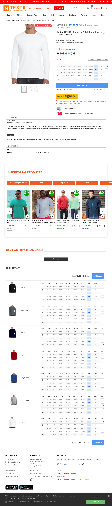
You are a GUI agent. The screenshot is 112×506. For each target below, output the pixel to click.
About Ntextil (9, 459)
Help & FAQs (9, 473)
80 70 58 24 (34, 471)
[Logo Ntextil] (16, 8)
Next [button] (31, 56)
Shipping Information (37, 8)
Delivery (8, 468)
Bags (44, 15)
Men (87, 183)
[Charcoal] (66, 53)
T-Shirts (19, 15)
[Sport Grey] (69, 53)
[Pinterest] (101, 89)
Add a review (56, 259)
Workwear (84, 15)
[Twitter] (97, 89)
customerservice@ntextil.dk (39, 461)
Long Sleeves (64, 183)
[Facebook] (94, 89)
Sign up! (81, 464)
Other (103, 15)
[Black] (58, 53)
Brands (9, 15)
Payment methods (11, 465)
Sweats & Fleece (32, 15)
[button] (88, 8)
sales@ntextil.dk (36, 466)
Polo (53, 15)
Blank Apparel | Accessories (18, 183)
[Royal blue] (63, 53)
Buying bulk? (70, 108)
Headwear (72, 15)
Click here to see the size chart (98, 59)
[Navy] (74, 53)
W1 (73, 40)
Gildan (60, 32)
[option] (30, 54)
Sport (94, 15)
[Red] (61, 53)
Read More (33, 498)
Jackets (61, 15)
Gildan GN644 (11, 121)
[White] (72, 53)
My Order (49, 8)
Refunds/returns (10, 470)
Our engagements (11, 476)
